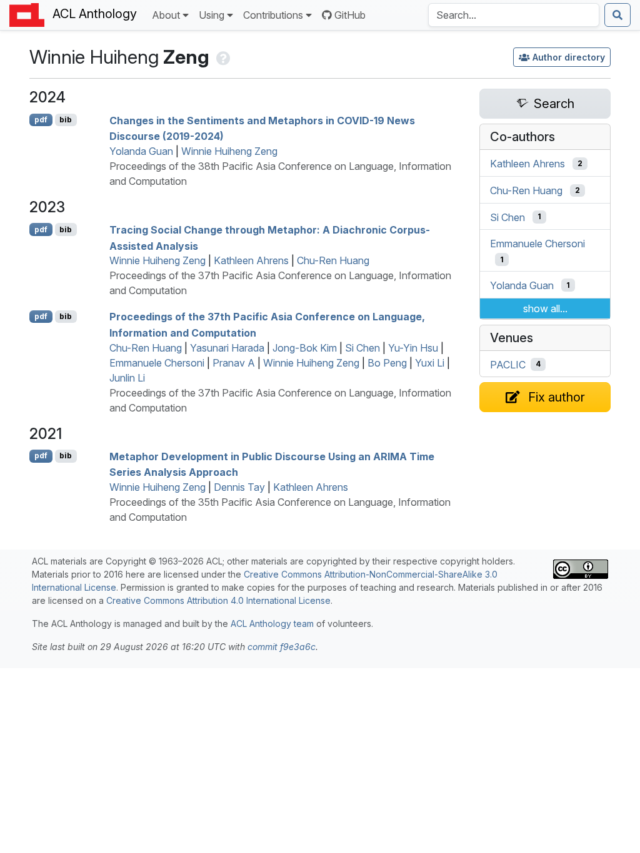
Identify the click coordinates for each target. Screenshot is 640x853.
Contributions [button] (273, 15)
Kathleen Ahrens (251, 260)
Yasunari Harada (227, 348)
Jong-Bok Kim (304, 348)
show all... (545, 308)
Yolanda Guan (141, 151)
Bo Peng (387, 363)
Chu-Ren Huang (333, 260)
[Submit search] (617, 15)
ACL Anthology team (272, 623)
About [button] (166, 15)
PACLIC (508, 364)
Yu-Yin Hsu (413, 348)
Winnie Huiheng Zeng (229, 151)
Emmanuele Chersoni (156, 363)
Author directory (568, 57)
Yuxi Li (429, 363)
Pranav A (233, 363)
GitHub (350, 15)
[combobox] (513, 15)
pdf (41, 119)
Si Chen (362, 348)
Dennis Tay (239, 487)
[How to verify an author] (222, 57)
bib (65, 119)
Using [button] (211, 15)
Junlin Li (127, 378)
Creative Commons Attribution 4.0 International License (218, 600)
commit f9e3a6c (282, 646)
